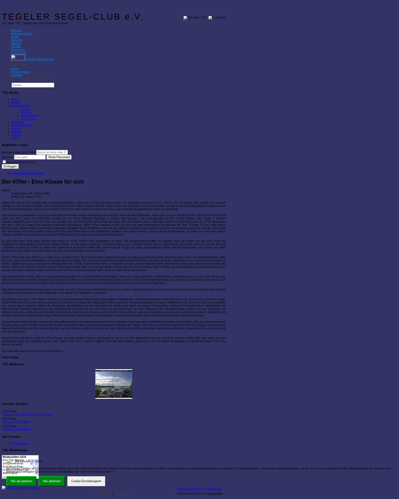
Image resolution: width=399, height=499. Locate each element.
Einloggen (10, 166)
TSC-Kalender (20, 443)
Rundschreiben (20, 105)
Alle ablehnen (52, 481)
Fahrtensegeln (29, 115)
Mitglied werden (21, 125)
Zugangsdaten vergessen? (28, 173)
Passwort (7, 157)
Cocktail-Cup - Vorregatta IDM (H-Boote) (28, 414)
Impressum (214, 488)
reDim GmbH (215, 493)
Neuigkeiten (28, 118)
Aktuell (15, 102)
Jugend (25, 109)
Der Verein (17, 122)
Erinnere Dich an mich (20, 162)
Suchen (7, 85)
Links (14, 138)
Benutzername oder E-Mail (19, 152)
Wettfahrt (25, 112)
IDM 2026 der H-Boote (17, 421)
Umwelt (16, 134)
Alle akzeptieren (21, 481)
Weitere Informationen (192, 488)
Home (15, 99)
